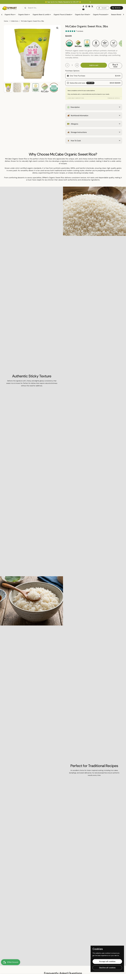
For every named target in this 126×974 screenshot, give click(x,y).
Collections (14, 21)
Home (6, 21)
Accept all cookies (107, 961)
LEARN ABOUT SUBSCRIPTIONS (76, 98)
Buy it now (115, 65)
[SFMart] (9, 7)
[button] (116, 8)
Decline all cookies (107, 967)
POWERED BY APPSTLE (114, 98)
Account (104, 8)
